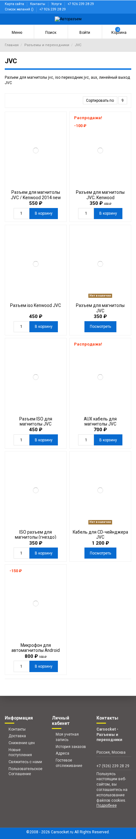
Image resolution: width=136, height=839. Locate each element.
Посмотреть (100, 326)
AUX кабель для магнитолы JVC (100, 421)
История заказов (71, 746)
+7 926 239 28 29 (81, 4)
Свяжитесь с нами (25, 762)
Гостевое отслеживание (69, 763)
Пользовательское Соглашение (25, 771)
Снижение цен (22, 743)
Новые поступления (20, 752)
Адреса (62, 753)
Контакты (38, 4)
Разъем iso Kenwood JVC (35, 305)
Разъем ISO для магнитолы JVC (35, 421)
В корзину (44, 213)
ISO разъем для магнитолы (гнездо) (35, 535)
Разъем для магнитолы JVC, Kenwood (100, 195)
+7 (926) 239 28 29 (112, 766)
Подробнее (106, 805)
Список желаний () (19, 9)
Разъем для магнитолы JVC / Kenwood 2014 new (36, 195)
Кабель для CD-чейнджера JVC (100, 535)
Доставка (17, 736)
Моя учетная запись (67, 737)
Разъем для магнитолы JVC (100, 308)
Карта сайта (15, 4)
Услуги (57, 4)
